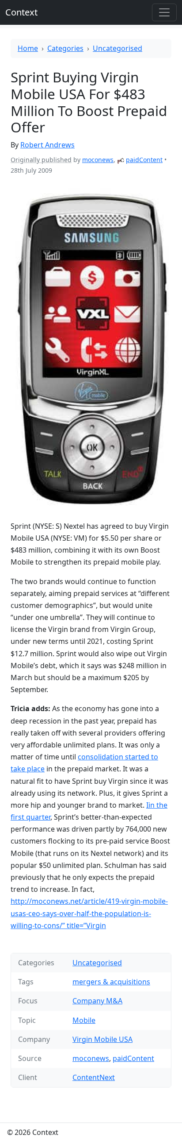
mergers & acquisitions (111, 982)
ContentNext (93, 1077)
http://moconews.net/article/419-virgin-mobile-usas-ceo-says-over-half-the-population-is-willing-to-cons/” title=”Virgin (89, 913)
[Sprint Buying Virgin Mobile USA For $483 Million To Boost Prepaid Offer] (91, 348)
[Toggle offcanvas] (164, 12)
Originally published (41, 159)
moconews (98, 159)
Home (28, 48)
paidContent (144, 159)
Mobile (83, 1020)
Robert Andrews (47, 145)
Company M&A (97, 1001)
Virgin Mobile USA (102, 1039)
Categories (65, 48)
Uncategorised (117, 48)
